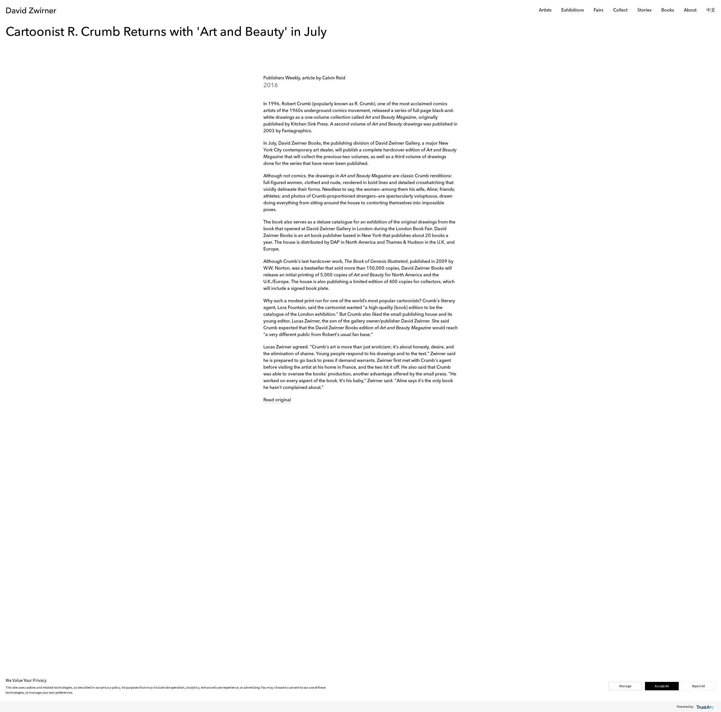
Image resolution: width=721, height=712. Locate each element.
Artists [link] (545, 10)
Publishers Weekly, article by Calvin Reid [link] (304, 78)
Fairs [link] (598, 10)
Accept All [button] (662, 686)
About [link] (690, 10)
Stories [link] (644, 10)
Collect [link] (620, 10)
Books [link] (667, 10)
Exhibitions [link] (572, 10)
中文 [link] (710, 10)
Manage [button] (625, 686)
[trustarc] (704, 706)
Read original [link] (277, 400)
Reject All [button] (698, 686)
